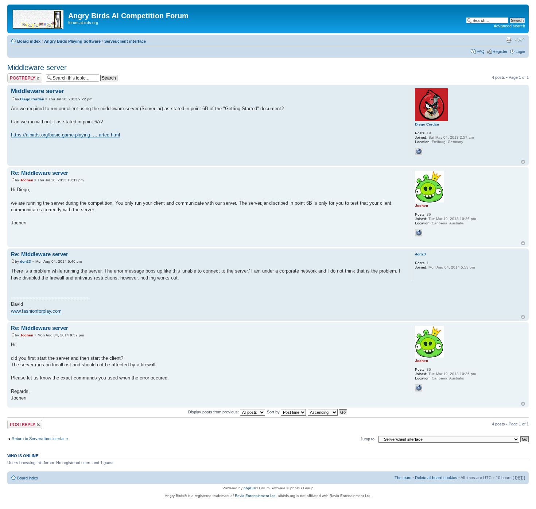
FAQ (481, 51)
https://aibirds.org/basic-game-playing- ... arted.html (65, 135)
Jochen (26, 180)
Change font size (519, 39)
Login (520, 51)
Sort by (274, 412)
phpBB (249, 488)
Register (500, 51)
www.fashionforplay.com (36, 311)
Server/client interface (125, 41)
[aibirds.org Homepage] (38, 18)
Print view (509, 39)
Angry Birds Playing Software (72, 41)
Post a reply (17, 75)
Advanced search (509, 26)
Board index (28, 41)
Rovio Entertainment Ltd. (256, 496)
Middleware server (37, 67)
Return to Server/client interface (40, 438)
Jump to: (368, 439)
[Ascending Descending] (328, 412)
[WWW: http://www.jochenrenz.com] (418, 232)
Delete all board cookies (436, 477)
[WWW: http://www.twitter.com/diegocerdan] (418, 151)
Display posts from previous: (214, 412)
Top (523, 162)
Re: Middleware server (39, 173)
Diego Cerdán (32, 99)
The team (403, 477)
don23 (25, 261)
